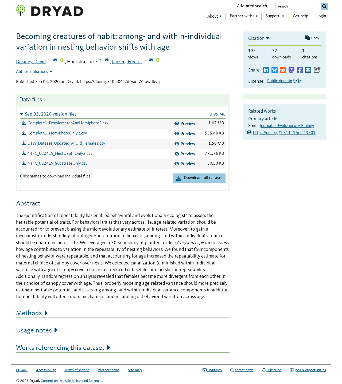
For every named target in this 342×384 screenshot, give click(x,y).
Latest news (244, 370)
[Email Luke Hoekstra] (106, 60)
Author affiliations (32, 72)
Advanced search (252, 6)
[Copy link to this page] (317, 70)
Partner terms (108, 370)
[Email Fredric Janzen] (151, 60)
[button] (123, 114)
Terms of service (76, 370)
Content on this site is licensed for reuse (71, 381)
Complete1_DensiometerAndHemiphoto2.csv (68, 123)
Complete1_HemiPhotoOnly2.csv (57, 133)
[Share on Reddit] (283, 70)
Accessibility (46, 370)
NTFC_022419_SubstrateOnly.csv (57, 163)
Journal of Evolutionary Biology (287, 126)
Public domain (279, 81)
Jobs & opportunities (310, 370)
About (212, 16)
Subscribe (273, 370)
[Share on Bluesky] (274, 70)
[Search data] (324, 6)
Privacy (22, 370)
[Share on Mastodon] (291, 70)
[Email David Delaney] (55, 60)
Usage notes (34, 330)
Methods (29, 313)
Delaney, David (31, 62)
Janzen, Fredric (127, 62)
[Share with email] (308, 70)
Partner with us (243, 16)
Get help (300, 16)
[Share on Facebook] (300, 70)
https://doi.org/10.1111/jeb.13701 (284, 133)
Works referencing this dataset (60, 348)
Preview (188, 123)
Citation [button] (256, 38)
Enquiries (214, 370)
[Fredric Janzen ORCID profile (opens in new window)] (157, 60)
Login (321, 16)
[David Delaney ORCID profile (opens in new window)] (62, 60)
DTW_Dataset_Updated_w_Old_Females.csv (66, 143)
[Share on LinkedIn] (266, 70)
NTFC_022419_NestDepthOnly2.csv (60, 154)
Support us (275, 16)
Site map (135, 370)
